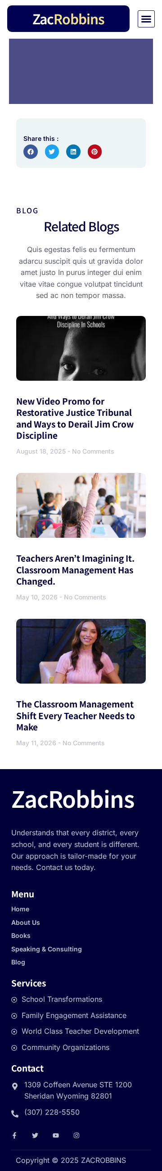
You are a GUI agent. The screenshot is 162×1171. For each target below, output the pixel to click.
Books (21, 935)
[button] (146, 18)
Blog (18, 962)
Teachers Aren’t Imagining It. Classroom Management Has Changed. (75, 569)
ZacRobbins (72, 798)
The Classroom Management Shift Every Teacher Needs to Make (75, 715)
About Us (25, 922)
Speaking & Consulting (46, 949)
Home (20, 909)
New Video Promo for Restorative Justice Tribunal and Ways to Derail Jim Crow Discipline (75, 418)
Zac (68, 18)
